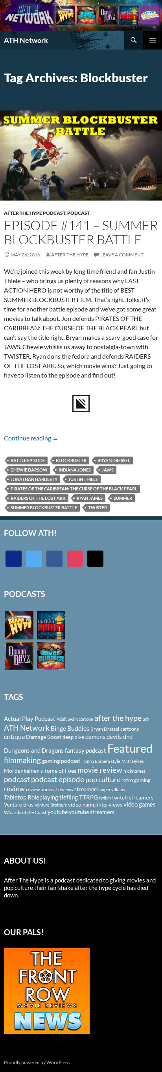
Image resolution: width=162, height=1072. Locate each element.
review (14, 788)
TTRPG (88, 797)
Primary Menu (152, 40)
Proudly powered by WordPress (37, 1062)
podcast (17, 779)
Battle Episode (28, 460)
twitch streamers (132, 797)
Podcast (78, 213)
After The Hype (69, 255)
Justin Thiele (83, 479)
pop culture (102, 779)
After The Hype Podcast (34, 213)
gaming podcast (61, 760)
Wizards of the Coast (25, 812)
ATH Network (26, 40)
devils (114, 736)
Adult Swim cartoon (75, 719)
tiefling (68, 797)
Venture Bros (18, 804)
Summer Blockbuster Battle (44, 507)
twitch (105, 797)
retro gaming (136, 780)
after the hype (118, 717)
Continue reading (31, 438)
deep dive (73, 737)
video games (139, 804)
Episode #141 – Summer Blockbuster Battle (81, 232)
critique (14, 736)
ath (146, 719)
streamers (86, 789)
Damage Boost (43, 736)
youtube (58, 812)
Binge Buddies (70, 728)
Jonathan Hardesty (34, 479)
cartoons (129, 729)
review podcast (41, 789)
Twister (97, 507)
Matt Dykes (133, 761)
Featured (130, 748)
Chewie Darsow (29, 469)
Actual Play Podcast (29, 718)
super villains (112, 789)
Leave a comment (122, 255)
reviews (65, 789)
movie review (99, 770)
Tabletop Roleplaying (31, 797)
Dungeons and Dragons (34, 750)
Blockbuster (71, 460)
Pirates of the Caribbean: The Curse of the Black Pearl (74, 488)
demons (95, 736)
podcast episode (57, 779)
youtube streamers (91, 812)
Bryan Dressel (114, 460)
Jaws (108, 469)
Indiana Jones (75, 469)
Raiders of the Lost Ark (38, 498)
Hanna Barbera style (100, 761)
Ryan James (90, 498)
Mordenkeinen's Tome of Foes (40, 770)
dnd (128, 736)
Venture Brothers (51, 804)
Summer (123, 498)
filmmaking (22, 759)
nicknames (134, 771)
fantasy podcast (85, 750)
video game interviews (95, 804)
